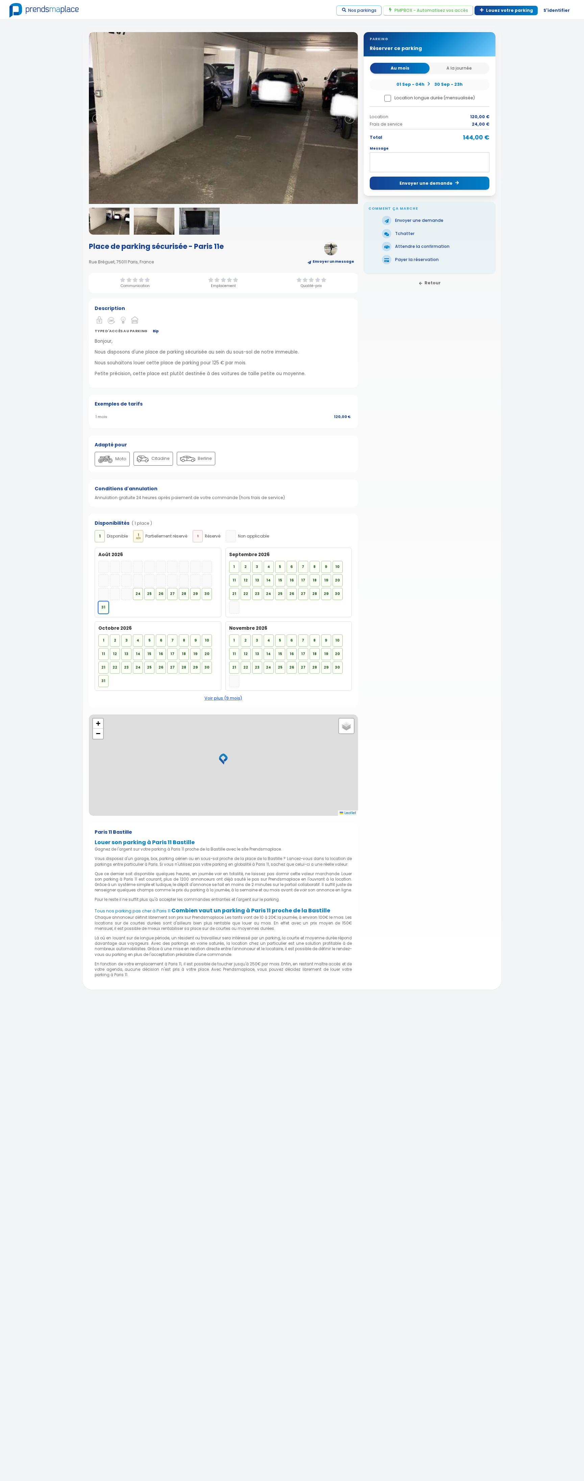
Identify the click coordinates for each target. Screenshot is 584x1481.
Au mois (400, 68)
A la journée (459, 68)
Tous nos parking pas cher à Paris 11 (132, 911)
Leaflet (349, 812)
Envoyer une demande (426, 183)
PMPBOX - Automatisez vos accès (431, 10)
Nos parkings (362, 10)
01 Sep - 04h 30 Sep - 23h (429, 84)
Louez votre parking (509, 10)
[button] (223, 759)
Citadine (160, 458)
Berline (204, 458)
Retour (432, 282)
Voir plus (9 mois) (223, 698)
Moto (120, 459)
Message (379, 148)
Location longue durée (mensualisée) (434, 98)
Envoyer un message (333, 261)
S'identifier (556, 10)
